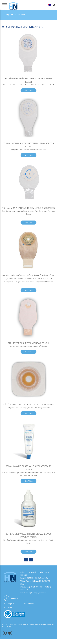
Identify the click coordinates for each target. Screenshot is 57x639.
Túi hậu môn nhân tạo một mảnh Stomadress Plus (28, 150)
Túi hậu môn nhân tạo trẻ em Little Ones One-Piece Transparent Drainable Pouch (28, 212)
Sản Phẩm (21, 15)
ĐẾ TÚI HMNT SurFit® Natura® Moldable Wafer (28, 405)
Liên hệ (9, 607)
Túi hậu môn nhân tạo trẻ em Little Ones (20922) (28, 208)
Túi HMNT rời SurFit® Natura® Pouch (28, 343)
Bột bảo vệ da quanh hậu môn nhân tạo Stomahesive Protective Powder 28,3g (28, 541)
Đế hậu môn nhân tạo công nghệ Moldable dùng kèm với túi (28, 408)
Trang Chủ (9, 15)
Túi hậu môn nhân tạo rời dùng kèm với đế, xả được (28, 346)
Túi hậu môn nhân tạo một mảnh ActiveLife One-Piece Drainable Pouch (28, 85)
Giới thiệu (30, 604)
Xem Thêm (28, 90)
